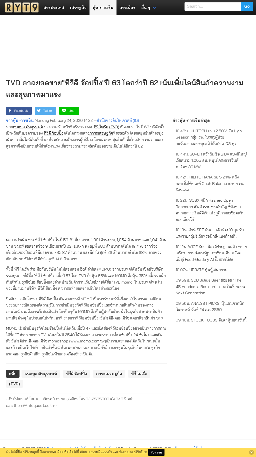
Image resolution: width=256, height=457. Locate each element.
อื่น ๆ (145, 7)
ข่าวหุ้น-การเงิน (20, 120)
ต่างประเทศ (54, 7)
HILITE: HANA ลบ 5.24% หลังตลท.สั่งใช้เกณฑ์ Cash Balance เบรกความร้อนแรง (210, 183)
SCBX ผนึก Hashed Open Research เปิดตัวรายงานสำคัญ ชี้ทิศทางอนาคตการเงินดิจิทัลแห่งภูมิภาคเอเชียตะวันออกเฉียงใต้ (210, 210)
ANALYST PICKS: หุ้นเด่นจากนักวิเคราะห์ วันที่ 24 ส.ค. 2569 (210, 306)
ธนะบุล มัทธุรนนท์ (28, 126)
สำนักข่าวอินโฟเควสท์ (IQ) (118, 120)
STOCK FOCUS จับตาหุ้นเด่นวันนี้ (211, 319)
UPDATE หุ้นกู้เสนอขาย (201, 269)
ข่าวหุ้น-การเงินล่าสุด (191, 120)
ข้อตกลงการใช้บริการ (133, 452)
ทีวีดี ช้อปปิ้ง (53, 133)
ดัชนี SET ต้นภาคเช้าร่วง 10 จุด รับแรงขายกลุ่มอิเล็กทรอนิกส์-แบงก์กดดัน (210, 233)
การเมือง (127, 7)
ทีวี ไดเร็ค (101, 126)
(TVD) (114, 126)
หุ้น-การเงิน (103, 7)
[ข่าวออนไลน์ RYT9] (20, 7)
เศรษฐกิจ (78, 7)
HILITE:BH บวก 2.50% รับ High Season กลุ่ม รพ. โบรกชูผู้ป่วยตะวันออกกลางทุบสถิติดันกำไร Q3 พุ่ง (209, 137)
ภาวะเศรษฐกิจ (101, 133)
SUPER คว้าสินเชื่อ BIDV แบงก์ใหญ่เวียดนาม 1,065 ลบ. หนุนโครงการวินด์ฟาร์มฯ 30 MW (211, 160)
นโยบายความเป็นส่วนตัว (96, 452)
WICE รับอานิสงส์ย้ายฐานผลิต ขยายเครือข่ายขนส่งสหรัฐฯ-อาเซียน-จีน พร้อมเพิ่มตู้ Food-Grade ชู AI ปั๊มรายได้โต (211, 253)
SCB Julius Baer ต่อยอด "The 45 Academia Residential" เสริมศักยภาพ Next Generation (210, 286)
